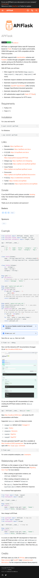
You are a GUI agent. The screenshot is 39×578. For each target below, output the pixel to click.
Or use (10, 333)
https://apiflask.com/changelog (22, 161)
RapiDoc (13, 434)
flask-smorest (5, 560)
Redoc (11, 428)
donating (32, 194)
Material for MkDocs (12, 571)
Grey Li (12, 568)
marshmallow (21, 57)
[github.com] (2, 575)
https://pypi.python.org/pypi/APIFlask (16, 158)
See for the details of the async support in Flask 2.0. (19, 334)
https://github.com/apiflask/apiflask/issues (18, 169)
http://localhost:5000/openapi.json (12, 443)
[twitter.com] (5, 575)
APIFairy (22, 558)
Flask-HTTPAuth (30, 94)
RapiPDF (13, 437)
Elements (14, 431)
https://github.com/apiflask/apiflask (24, 164)
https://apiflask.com (16, 146)
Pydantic (4, 60)
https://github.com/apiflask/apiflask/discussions (19, 174)
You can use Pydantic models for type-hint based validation (18, 327)
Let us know (4, 4)
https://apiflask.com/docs (22, 149)
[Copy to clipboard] (37, 126)
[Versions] (28, 10)
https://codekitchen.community (20, 178)
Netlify (9, 569)
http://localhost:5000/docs (13, 349)
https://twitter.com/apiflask (17, 181)
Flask (9, 49)
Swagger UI (26, 425)
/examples (27, 454)
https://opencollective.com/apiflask (26, 184)
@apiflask (15, 6)
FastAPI (16, 560)
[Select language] (32, 10)
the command (16, 446)
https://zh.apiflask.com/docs (20, 152)
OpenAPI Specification (18, 86)
